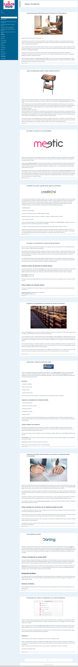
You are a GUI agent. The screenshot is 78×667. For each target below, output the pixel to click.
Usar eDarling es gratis (34, 534)
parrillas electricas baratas (64, 101)
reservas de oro (30, 332)
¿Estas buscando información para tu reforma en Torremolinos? (47, 13)
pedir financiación (60, 222)
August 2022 (3, 36)
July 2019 (2, 51)
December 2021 (3, 40)
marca (30, 108)
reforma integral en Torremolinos (42, 58)
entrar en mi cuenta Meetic (65, 170)
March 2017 (3, 54)
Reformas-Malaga (57, 372)
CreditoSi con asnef (26, 207)
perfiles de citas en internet (44, 625)
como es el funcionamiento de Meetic (29, 163)
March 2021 (3, 45)
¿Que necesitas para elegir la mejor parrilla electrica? (43, 71)
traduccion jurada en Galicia (43, 501)
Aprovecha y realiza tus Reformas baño (39, 362)
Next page (71, 660)
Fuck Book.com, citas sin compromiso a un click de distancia (46, 598)
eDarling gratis (24, 565)
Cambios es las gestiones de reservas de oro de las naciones (46, 303)
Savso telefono (41, 268)
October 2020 (3, 47)
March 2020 (3, 49)
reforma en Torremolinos (33, 49)
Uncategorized (3, 58)
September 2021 (3, 42)
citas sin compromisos (26, 627)
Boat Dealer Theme (50, 664)
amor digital (70, 546)
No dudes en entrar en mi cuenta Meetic (7, 27)
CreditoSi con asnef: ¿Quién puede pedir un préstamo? (44, 186)
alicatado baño (65, 373)
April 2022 (2, 38)
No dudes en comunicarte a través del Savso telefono (43, 243)
